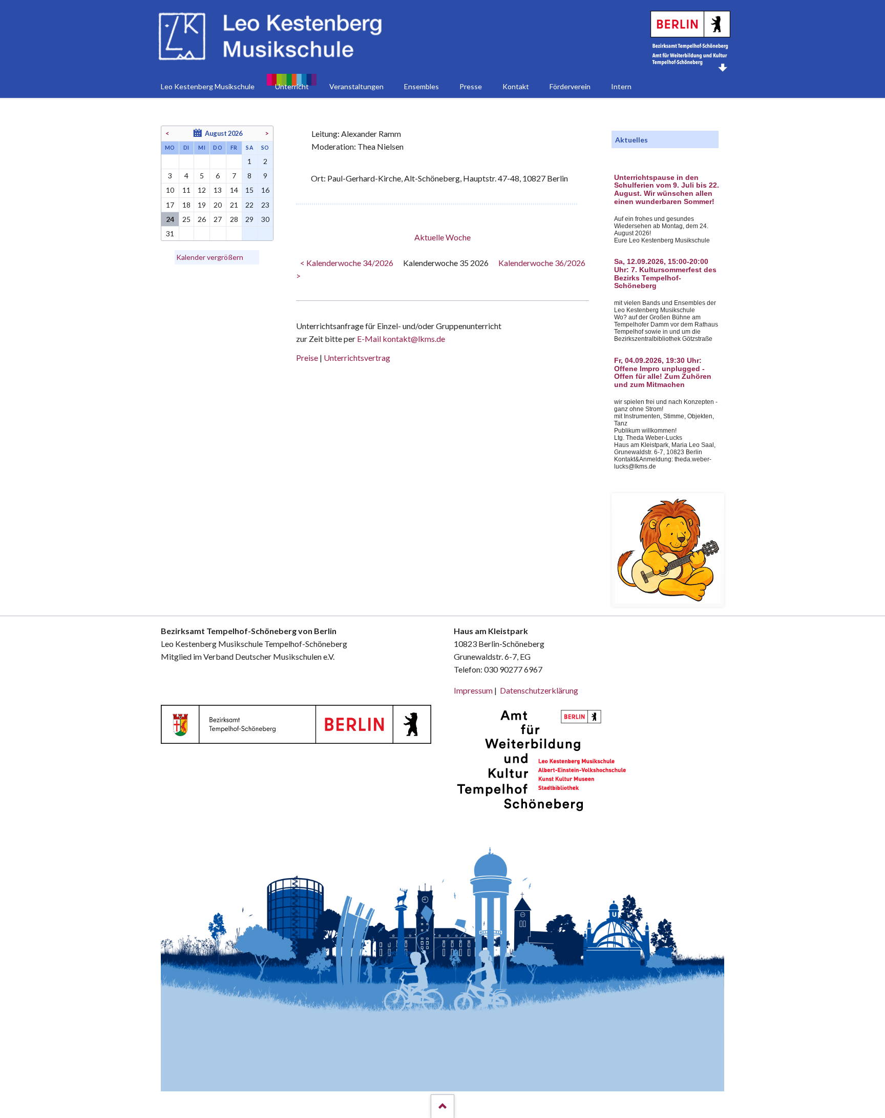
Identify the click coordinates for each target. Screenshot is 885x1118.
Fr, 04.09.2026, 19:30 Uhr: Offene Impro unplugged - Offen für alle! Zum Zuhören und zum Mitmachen (662, 373)
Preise (307, 357)
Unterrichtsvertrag (357, 357)
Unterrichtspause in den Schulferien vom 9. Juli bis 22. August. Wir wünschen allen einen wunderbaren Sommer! (666, 190)
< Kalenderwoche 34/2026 (346, 263)
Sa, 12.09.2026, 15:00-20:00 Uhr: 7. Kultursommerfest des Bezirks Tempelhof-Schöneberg (665, 274)
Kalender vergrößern (209, 257)
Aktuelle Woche (442, 237)
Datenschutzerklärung (539, 690)
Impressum (473, 690)
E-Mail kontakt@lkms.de (400, 338)
